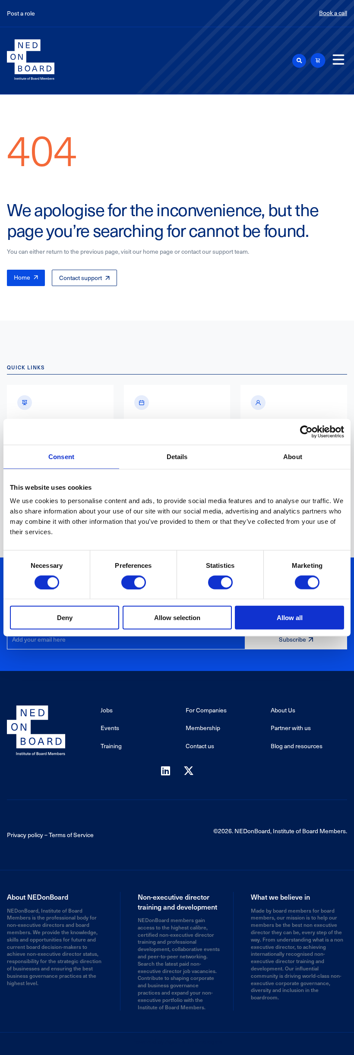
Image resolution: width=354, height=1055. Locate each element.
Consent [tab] (61, 456)
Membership (203, 728)
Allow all (290, 617)
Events (110, 728)
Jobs (107, 710)
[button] (299, 61)
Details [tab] (177, 456)
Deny (65, 617)
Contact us (200, 746)
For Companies (206, 710)
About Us (283, 710)
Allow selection (177, 617)
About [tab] (292, 456)
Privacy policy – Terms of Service (50, 835)
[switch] (133, 582)
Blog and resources (296, 746)
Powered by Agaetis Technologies (177, 1041)
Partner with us (291, 728)
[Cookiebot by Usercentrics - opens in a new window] (306, 431)
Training (111, 746)
